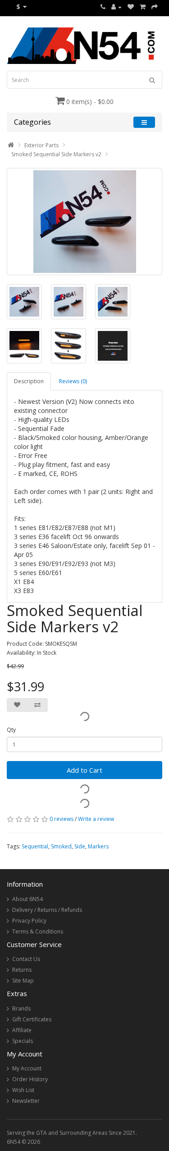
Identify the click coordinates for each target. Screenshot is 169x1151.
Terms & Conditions (37, 931)
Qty (11, 730)
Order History (30, 1079)
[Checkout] (154, 7)
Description (29, 381)
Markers (98, 846)
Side (79, 846)
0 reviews (61, 819)
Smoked (61, 846)
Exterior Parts (41, 145)
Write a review (96, 819)
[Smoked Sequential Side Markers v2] (84, 221)
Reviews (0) (73, 381)
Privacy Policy (29, 920)
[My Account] (116, 7)
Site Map (23, 980)
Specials (22, 1041)
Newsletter (26, 1101)
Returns (22, 970)
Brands (21, 1008)
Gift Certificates (31, 1019)
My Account (26, 1068)
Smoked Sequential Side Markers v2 (56, 154)
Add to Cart (84, 770)
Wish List (23, 1090)
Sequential (35, 846)
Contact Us (26, 959)
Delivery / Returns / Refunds (47, 910)
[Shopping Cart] (143, 7)
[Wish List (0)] (131, 7)
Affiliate (22, 1030)
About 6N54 (27, 899)
